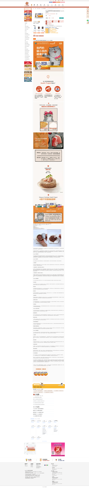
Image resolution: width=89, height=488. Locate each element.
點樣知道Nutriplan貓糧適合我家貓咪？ (48, 390)
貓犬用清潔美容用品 (27, 56)
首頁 (33, 8)
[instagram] (46, 465)
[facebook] (44, 465)
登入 (51, 0)
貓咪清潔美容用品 (27, 50)
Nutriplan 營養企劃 (43, 8)
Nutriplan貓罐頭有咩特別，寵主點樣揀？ (48, 392)
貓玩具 (26, 47)
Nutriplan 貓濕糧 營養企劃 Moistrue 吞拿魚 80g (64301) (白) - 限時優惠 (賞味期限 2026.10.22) (35, 31)
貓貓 (35, 8)
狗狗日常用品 (26, 36)
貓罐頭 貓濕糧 (26, 43)
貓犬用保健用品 (27, 57)
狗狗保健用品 (26, 33)
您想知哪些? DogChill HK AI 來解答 (38, 389)
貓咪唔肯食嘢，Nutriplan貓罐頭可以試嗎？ (38, 392)
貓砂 (25, 40)
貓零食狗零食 (26, 53)
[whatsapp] (47, 465)
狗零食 (26, 30)
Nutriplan (34, 278)
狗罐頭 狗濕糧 (26, 26)
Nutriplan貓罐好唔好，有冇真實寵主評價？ (58, 390)
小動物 (26, 60)
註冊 (53, 0)
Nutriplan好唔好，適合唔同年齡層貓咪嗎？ (38, 390)
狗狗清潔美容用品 (27, 37)
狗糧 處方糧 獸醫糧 (27, 27)
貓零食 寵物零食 (27, 46)
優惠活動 (26, 23)
